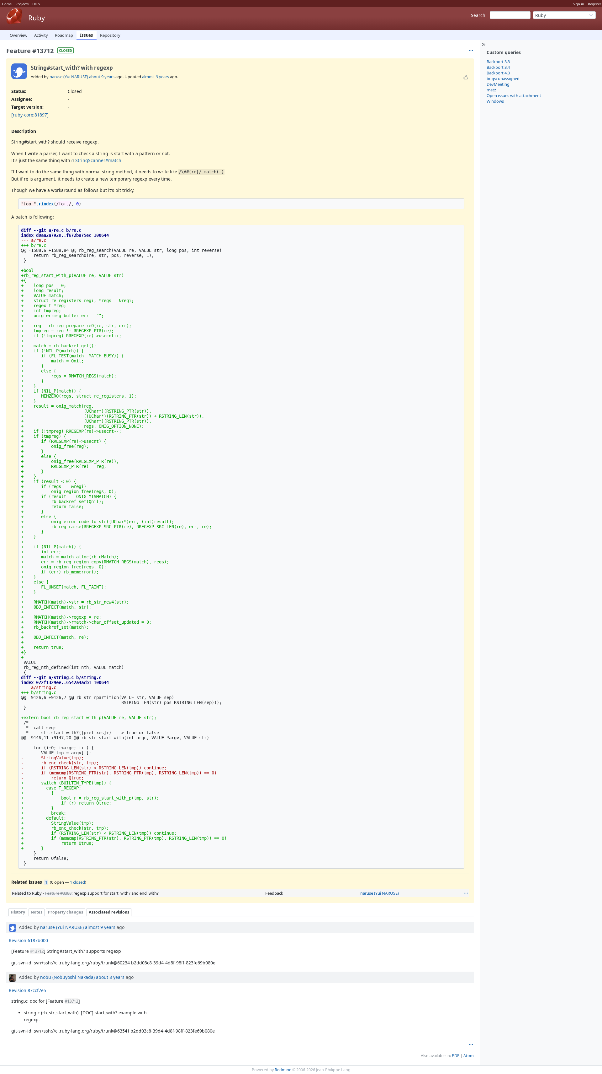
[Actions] (466, 893)
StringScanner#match (98, 160)
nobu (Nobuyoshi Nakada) (67, 977)
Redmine (283, 1069)
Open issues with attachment (514, 95)
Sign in (578, 4)
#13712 (37, 951)
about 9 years (101, 76)
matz (491, 90)
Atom (468, 1055)
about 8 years (110, 977)
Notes (36, 912)
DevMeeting (498, 84)
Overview (18, 35)
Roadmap (64, 35)
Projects (22, 4)
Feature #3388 (58, 893)
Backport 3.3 (498, 61)
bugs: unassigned (503, 78)
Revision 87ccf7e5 (27, 990)
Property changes (65, 912)
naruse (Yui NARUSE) (69, 76)
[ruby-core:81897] (30, 115)
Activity (41, 35)
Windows (495, 101)
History (18, 912)
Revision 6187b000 (28, 940)
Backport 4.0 (498, 73)
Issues (86, 35)
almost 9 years (155, 76)
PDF (455, 1055)
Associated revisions (109, 912)
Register (594, 4)
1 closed (77, 882)
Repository (110, 35)
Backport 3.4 (498, 67)
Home (7, 4)
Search (478, 15)
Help (36, 4)
